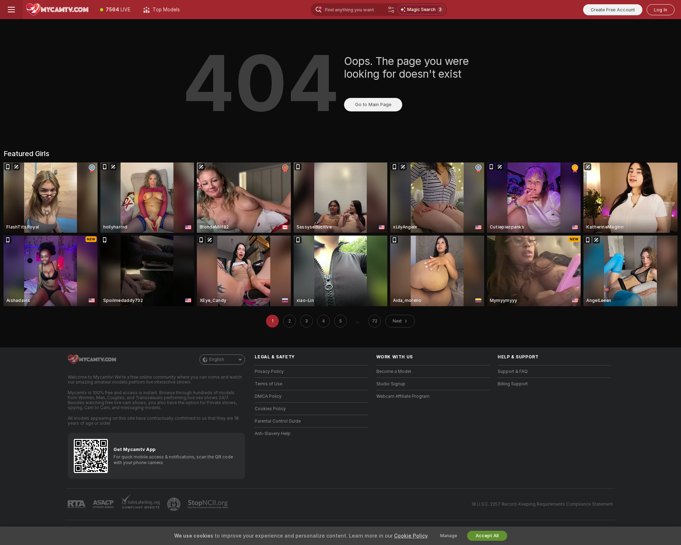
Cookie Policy (410, 536)
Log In (660, 9)
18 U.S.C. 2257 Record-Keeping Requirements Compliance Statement (542, 504)
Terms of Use (268, 383)
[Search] (391, 10)
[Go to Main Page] (58, 9)
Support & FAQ (513, 371)
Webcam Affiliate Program (403, 396)
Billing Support (513, 383)
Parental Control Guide (278, 421)
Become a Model (393, 371)
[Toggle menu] (11, 9)
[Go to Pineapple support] (174, 504)
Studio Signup (390, 383)
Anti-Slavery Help (272, 433)
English (216, 359)
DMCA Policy (268, 396)
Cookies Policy (270, 408)
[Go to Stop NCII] (208, 504)
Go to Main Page (373, 104)
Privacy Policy (269, 371)
